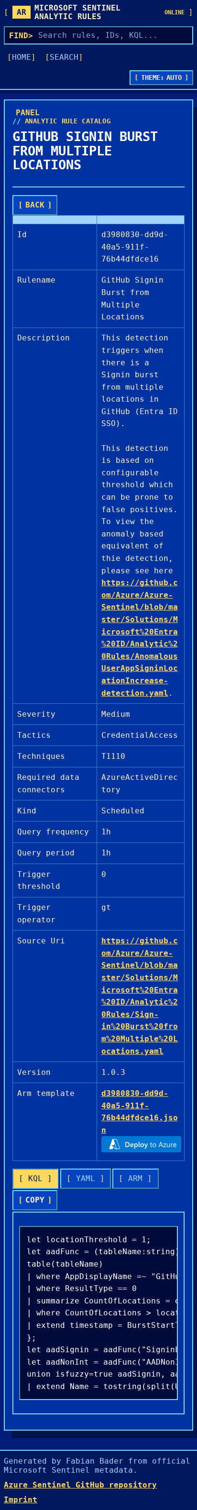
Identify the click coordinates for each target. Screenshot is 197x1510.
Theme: (161, 77)
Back (34, 204)
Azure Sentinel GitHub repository (80, 1484)
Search (64, 57)
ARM (135, 1178)
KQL (35, 1178)
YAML (85, 1178)
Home (21, 57)
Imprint (20, 1499)
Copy (34, 1199)
